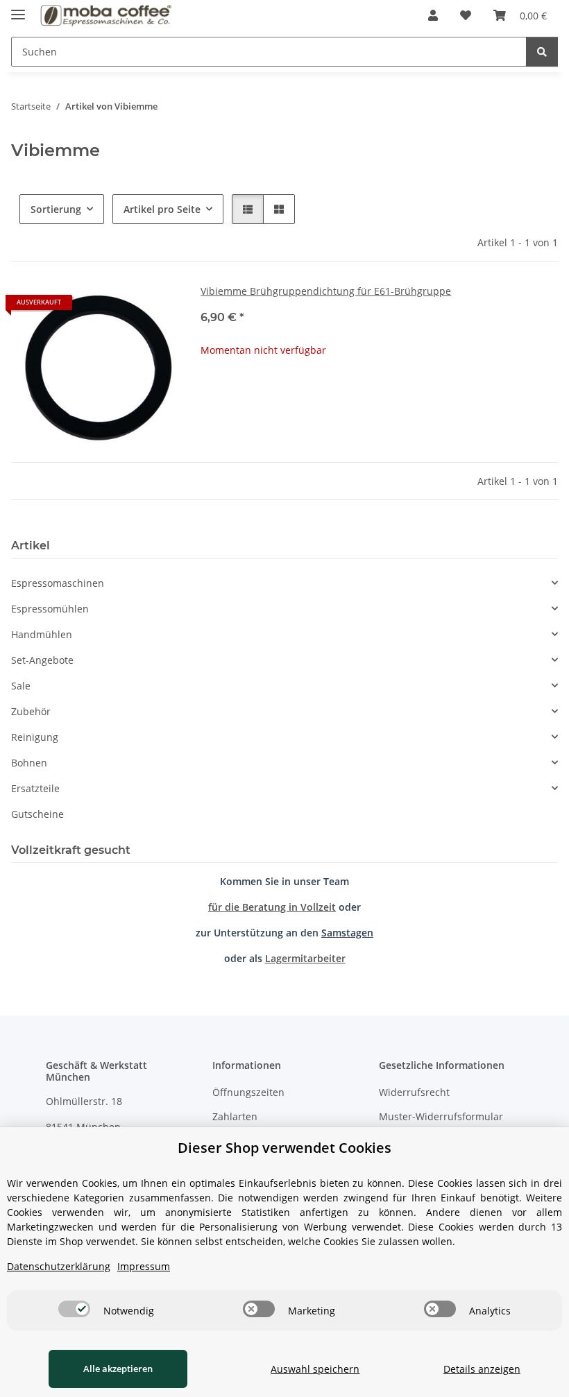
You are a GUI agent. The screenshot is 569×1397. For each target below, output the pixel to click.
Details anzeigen (481, 1368)
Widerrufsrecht (414, 1092)
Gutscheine (37, 814)
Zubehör (31, 711)
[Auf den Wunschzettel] (154, 307)
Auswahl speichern (315, 1368)
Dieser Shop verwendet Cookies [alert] (284, 1147)
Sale (21, 685)
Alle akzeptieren (118, 1368)
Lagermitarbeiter (305, 958)
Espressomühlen (50, 608)
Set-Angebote (42, 660)
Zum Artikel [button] (379, 394)
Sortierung (56, 209)
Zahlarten (234, 1116)
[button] (433, 15)
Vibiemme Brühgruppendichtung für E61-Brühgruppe (326, 291)
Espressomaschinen (57, 583)
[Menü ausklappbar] (18, 8)
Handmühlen (41, 634)
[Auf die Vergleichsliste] (118, 307)
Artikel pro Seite (162, 209)
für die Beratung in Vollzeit (272, 907)
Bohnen (29, 762)
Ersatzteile (35, 788)
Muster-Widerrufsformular (441, 1116)
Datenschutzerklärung (58, 1266)
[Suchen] (542, 52)
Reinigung (34, 737)
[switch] (74, 1309)
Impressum (143, 1266)
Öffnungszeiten (248, 1092)
